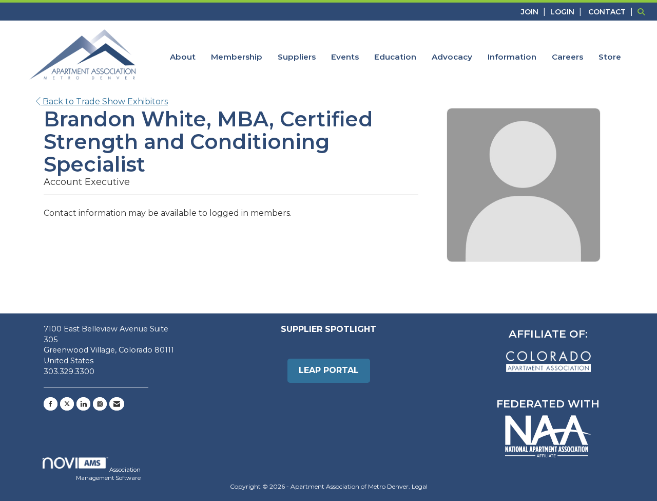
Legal (420, 486)
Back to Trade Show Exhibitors (104, 101)
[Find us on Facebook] (50, 404)
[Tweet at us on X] (67, 404)
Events (345, 57)
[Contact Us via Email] (116, 404)
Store (609, 57)
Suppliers (297, 57)
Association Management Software (108, 473)
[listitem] (534, 11)
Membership (236, 57)
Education (395, 57)
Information (512, 57)
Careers (567, 57)
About (183, 57)
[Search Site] (643, 11)
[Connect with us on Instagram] (100, 404)
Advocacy (452, 57)
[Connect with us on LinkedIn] (83, 404)
